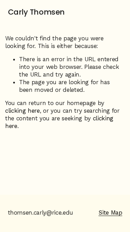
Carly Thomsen (36, 12)
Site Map (110, 212)
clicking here (22, 110)
